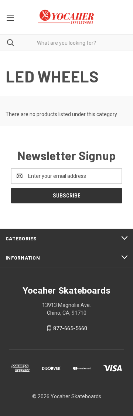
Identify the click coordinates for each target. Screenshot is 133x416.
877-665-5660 (70, 328)
